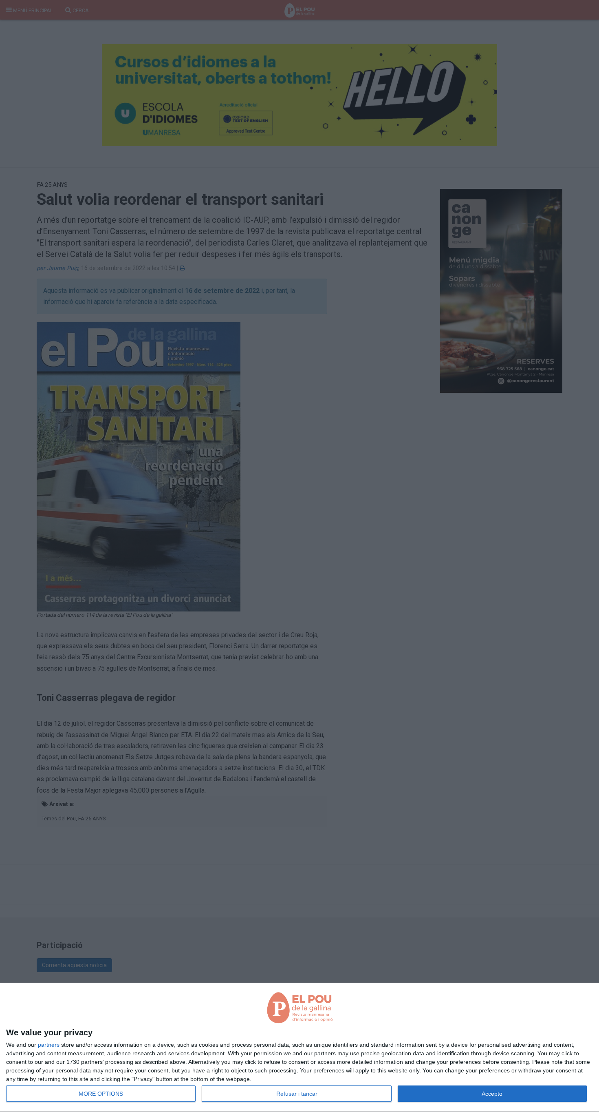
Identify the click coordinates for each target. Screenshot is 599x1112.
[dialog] (299, 1047)
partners (48, 1045)
